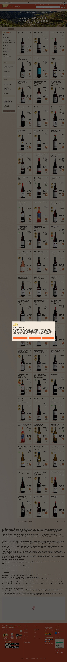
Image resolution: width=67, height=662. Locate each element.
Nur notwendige (34, 338)
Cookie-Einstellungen (20, 338)
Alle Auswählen (47, 338)
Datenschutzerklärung (19, 335)
